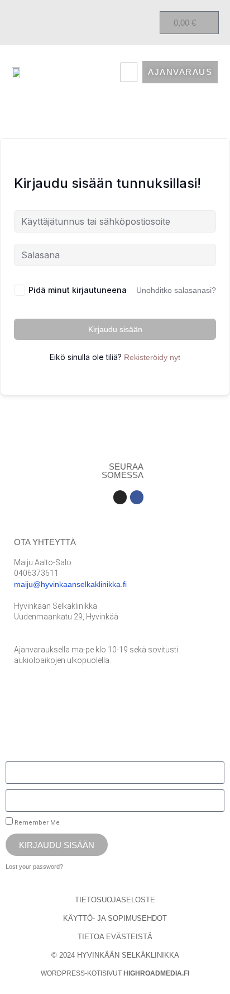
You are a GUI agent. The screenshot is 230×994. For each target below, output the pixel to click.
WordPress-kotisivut (115, 973)
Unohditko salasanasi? (176, 290)
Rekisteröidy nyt (152, 357)
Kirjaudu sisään (115, 329)
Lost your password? (34, 866)
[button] (129, 72)
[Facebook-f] (136, 497)
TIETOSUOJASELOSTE (115, 900)
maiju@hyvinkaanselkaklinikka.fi (70, 584)
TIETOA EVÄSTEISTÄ (115, 937)
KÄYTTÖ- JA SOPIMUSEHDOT (115, 918)
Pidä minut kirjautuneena (77, 290)
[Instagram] (120, 497)
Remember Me (36, 822)
